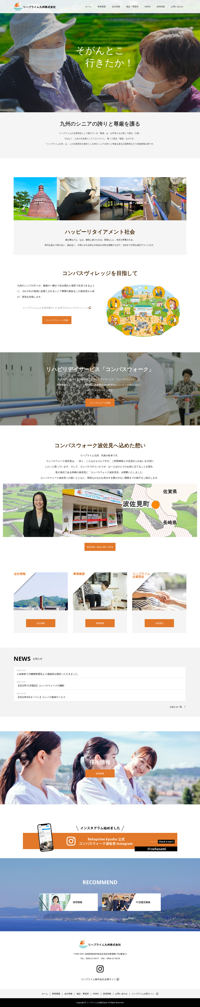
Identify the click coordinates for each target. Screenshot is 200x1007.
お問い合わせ (177, 6)
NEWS (148, 6)
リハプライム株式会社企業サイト (99, 979)
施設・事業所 (132, 6)
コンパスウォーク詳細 (100, 402)
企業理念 (159, 623)
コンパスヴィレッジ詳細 (57, 320)
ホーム (88, 6)
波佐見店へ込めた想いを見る (100, 546)
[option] (100, 56)
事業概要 (102, 6)
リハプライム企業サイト (144, 993)
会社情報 (116, 6)
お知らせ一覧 (176, 706)
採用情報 (161, 6)
